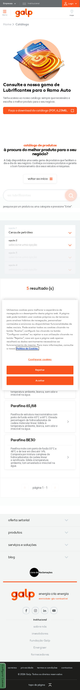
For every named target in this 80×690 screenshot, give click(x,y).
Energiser (39, 647)
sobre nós (40, 626)
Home (7, 24)
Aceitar (40, 380)
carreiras (12, 667)
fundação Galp (40, 640)
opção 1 (13, 228)
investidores (40, 633)
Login (71, 3)
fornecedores (40, 654)
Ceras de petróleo (21, 232)
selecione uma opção (23, 245)
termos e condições (47, 667)
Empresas (8, 3)
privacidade (27, 667)
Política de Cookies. (27, 348)
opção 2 (13, 240)
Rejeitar (40, 369)
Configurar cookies (39, 359)
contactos (66, 667)
